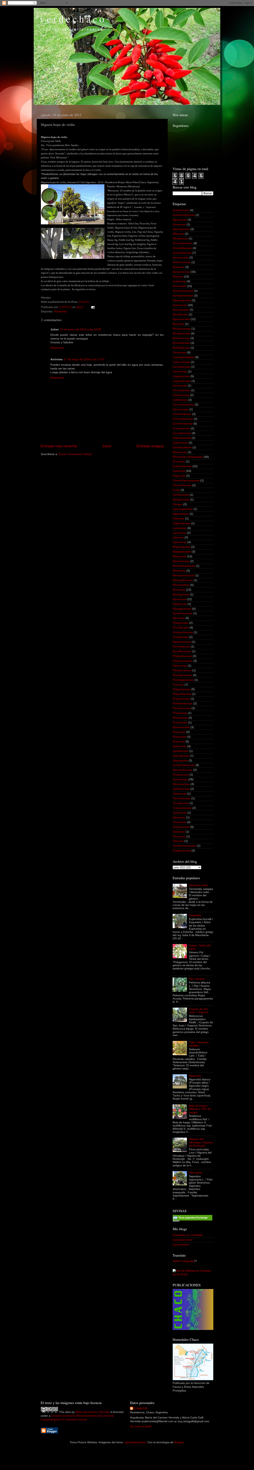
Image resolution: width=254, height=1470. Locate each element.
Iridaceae (178, 518)
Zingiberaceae (182, 850)
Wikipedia (83, 301)
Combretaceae (182, 414)
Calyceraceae (181, 362)
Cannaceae (180, 371)
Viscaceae (179, 836)
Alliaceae (178, 233)
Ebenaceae (180, 452)
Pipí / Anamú (197, 978)
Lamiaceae (180, 528)
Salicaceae (179, 746)
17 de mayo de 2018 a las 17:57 (84, 359)
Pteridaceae (180, 717)
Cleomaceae (181, 409)
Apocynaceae (181, 271)
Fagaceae (179, 475)
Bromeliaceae (181, 342)
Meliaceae (179, 570)
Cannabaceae (181, 366)
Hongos (177, 504)
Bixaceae (178, 323)
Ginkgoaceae (181, 499)
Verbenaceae (181, 826)
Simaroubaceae (182, 769)
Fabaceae (179, 471)
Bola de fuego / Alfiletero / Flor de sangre (200, 1109)
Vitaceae (178, 841)
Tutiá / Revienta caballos (199, 1044)
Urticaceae (179, 822)
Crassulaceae (181, 428)
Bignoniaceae (181, 319)
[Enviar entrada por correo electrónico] (92, 307)
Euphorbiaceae (182, 466)
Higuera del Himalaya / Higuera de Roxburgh (201, 1142)
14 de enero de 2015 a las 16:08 (80, 329)
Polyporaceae (181, 698)
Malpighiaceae (182, 551)
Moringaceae (181, 594)
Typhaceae (180, 812)
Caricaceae (180, 385)
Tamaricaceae (181, 798)
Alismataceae (181, 229)
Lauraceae (179, 532)
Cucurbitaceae (182, 433)
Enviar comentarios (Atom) (75, 454)
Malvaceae (179, 556)
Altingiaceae (180, 238)
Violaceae (179, 831)
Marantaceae (181, 561)
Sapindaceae (181, 755)
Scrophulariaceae (184, 765)
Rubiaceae (179, 736)
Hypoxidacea (181, 513)
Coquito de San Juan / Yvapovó (198, 1011)
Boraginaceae (181, 333)
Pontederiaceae (182, 703)
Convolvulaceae (183, 423)
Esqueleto (195, 915)
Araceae (178, 276)
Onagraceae (180, 622)
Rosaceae (179, 732)
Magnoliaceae (181, 546)
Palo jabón (195, 1172)
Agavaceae (180, 219)
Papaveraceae (182, 641)
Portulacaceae (182, 708)
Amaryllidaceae (182, 248)
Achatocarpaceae (184, 214)
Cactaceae (179, 352)
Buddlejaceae (181, 347)
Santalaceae (180, 751)
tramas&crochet (182, 1239)
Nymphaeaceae (182, 613)
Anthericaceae (182, 262)
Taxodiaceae (181, 803)
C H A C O (140, 1408)
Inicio (106, 446)
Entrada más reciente (59, 446)
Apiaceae (178, 267)
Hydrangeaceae (183, 509)
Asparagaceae (182, 300)
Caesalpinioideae (183, 357)
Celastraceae (181, 395)
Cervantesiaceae (183, 404)
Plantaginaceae (182, 675)
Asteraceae (180, 305)
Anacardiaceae (182, 252)
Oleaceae (179, 618)
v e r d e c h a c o (72, 18)
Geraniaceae (181, 494)
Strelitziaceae (181, 788)
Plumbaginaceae (183, 679)
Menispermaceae (183, 575)
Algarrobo (195, 1075)
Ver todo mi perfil (140, 1426)
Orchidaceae (181, 627)
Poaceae (178, 684)
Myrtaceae (179, 599)
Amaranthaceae (183, 243)
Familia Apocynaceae (186, 480)
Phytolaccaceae (182, 660)
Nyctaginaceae (182, 608)
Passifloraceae (182, 651)
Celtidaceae (180, 399)
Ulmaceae (179, 817)
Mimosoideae (181, 584)
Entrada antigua (150, 446)
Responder (57, 347)
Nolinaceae (180, 604)
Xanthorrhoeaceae (184, 845)
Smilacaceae (181, 774)
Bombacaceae (182, 328)
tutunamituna (181, 1244)
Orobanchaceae (183, 632)
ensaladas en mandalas (188, 1235)
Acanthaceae (181, 210)
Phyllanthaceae (182, 656)
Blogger (179, 1442)
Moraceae (60, 311)
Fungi (176, 490)
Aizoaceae (179, 224)
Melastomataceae (184, 565)
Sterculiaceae (181, 784)
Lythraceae (180, 542)
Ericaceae (179, 461)
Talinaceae (179, 793)
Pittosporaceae (182, 670)
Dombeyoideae (182, 447)
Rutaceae (179, 741)
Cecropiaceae (181, 390)
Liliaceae (178, 537)
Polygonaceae (181, 689)
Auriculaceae (181, 309)
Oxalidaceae (180, 637)
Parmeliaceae (181, 646)
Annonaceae (181, 257)
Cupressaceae (182, 437)
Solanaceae (180, 779)
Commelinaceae (183, 418)
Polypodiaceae (182, 693)
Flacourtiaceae (182, 485)
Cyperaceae (180, 442)
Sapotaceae (180, 760)
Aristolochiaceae (183, 290)
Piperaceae (180, 665)
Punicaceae (180, 722)
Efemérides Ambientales (188, 456)
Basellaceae (180, 314)
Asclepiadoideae (183, 295)
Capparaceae (181, 376)
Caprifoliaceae (182, 381)
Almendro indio (198, 885)
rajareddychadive (135, 1442)
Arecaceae (179, 286)
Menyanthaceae (183, 580)
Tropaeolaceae (182, 807)
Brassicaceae (181, 338)
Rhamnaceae (181, 727)
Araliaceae (179, 281)
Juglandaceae (181, 523)
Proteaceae (180, 713)
